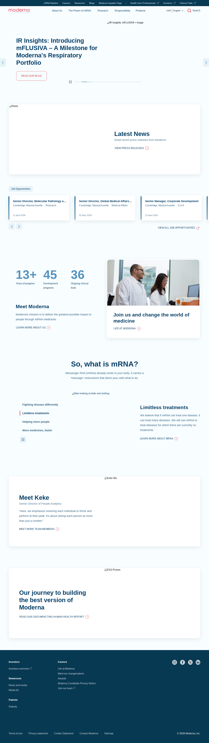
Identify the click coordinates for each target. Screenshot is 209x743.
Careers (66, 3)
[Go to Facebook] (182, 662)
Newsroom (80, 3)
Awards (62, 678)
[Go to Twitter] (190, 662)
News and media (18, 685)
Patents (13, 706)
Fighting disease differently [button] (40, 404)
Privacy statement (38, 733)
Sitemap (108, 733)
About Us (57, 10)
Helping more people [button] (36, 421)
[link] (33, 327)
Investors (167, 3)
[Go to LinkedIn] (198, 662)
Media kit (14, 690)
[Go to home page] (19, 10)
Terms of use (15, 733)
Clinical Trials (186, 3)
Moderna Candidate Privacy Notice (77, 683)
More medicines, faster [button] (37, 430)
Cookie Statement (63, 733)
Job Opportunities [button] (20, 189)
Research (103, 10)
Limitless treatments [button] (35, 413)
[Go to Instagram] (174, 662)
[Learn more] (104, 511)
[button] (70, 82)
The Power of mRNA (80, 10)
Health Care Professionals (143, 3)
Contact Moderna (89, 733)
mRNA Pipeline (51, 3)
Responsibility (122, 10)
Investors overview (19, 668)
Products (140, 10)
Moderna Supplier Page (110, 3)
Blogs (92, 3)
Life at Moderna (66, 668)
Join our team (65, 688)
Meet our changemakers (71, 673)
